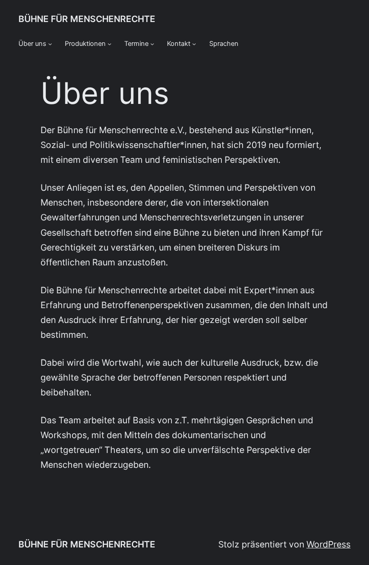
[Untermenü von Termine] (152, 44)
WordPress (328, 544)
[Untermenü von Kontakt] (194, 44)
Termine (136, 44)
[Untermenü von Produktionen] (110, 44)
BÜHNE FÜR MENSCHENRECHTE (86, 18)
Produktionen (85, 44)
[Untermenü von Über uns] (50, 44)
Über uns (32, 44)
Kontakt (178, 44)
